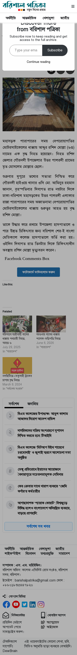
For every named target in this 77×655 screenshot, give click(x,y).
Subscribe (54, 50)
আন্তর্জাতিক (29, 18)
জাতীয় (65, 18)
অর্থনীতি (11, 18)
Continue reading (38, 62)
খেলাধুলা (48, 18)
